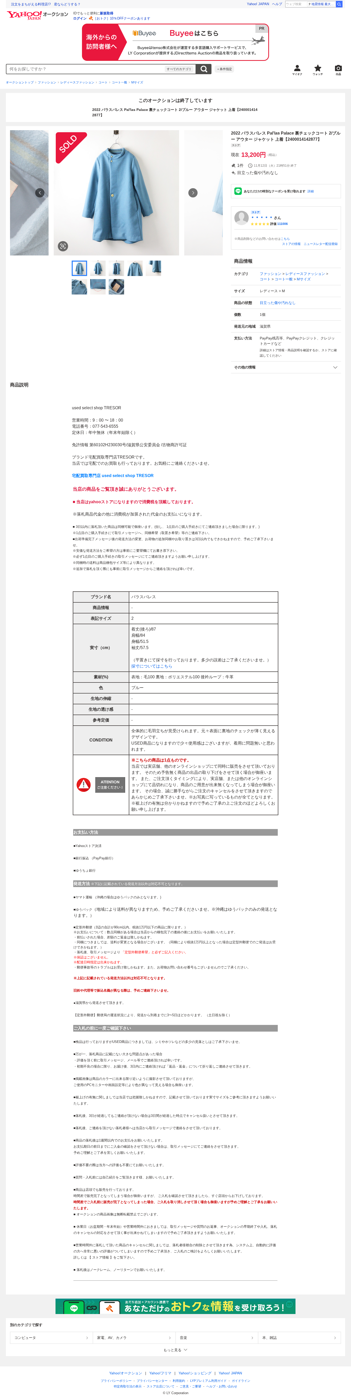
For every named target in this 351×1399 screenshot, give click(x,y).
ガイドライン (241, 1381)
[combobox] (86, 69)
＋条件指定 (224, 69)
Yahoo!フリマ (160, 1373)
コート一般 (119, 82)
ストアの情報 (291, 244)
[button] (286, 367)
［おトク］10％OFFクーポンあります (121, 18)
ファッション (47, 82)
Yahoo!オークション (125, 1373)
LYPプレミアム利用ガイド (208, 1381)
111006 (282, 224)
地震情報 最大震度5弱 (323, 4)
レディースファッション (77, 82)
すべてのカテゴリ (179, 69)
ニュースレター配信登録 (321, 244)
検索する (203, 69)
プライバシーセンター (152, 1381)
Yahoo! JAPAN (258, 4)
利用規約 (179, 1381)
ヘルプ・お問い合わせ (221, 1386)
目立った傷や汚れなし (278, 303)
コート (103, 82)
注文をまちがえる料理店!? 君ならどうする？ (46, 4)
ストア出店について (160, 1386)
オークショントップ (20, 82)
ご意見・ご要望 (190, 1386)
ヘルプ (277, 4)
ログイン (80, 18)
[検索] (339, 4)
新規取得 (106, 13)
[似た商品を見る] (63, 246)
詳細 (311, 191)
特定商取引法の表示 (128, 1386)
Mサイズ (137, 82)
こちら (285, 239)
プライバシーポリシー (116, 1381)
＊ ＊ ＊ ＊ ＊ (262, 218)
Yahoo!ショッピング (195, 1373)
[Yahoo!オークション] (38, 12)
